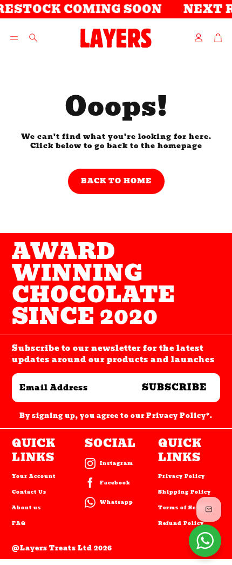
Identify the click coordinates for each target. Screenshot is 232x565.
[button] (14, 38)
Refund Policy (181, 523)
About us (26, 507)
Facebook (115, 483)
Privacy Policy (181, 476)
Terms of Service (185, 507)
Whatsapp (116, 502)
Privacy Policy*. (179, 415)
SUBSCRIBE (174, 387)
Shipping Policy (184, 492)
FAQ (19, 523)
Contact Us (29, 492)
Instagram (116, 463)
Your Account (34, 476)
